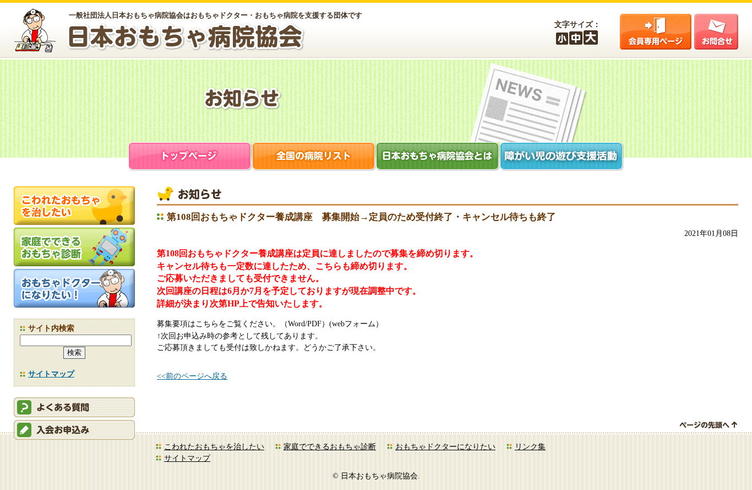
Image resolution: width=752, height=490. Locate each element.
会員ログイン (655, 32)
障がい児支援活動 (562, 157)
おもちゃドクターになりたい (445, 446)
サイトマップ (51, 373)
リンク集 (530, 446)
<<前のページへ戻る (192, 375)
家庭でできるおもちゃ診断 (330, 446)
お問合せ (716, 32)
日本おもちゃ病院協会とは (438, 157)
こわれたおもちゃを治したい (214, 446)
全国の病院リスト (314, 157)
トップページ (190, 157)
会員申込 (74, 430)
